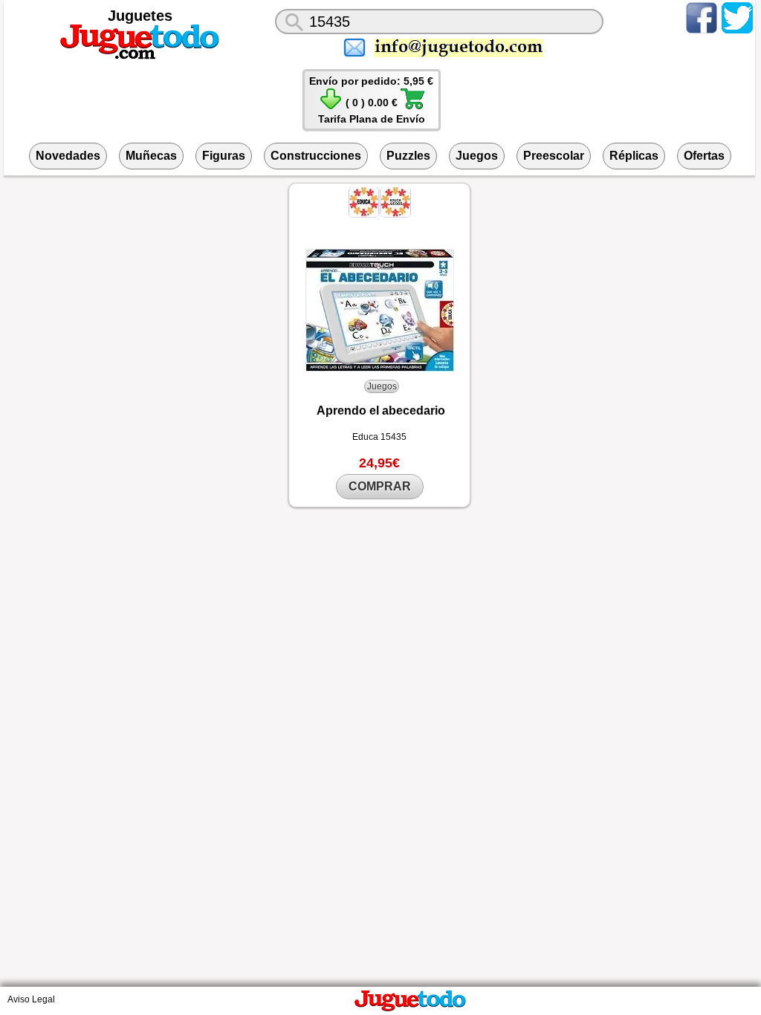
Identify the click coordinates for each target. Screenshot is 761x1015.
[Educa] (364, 214)
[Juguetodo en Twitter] (737, 32)
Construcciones (316, 155)
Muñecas (151, 155)
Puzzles (408, 155)
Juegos (477, 155)
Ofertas (704, 155)
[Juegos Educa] (395, 214)
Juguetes (140, 15)
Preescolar (553, 155)
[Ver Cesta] (331, 107)
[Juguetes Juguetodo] (139, 56)
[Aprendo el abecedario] (379, 310)
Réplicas (633, 155)
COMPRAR (380, 486)
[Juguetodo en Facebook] (701, 32)
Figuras (223, 155)
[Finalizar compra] (412, 107)
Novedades (68, 155)
